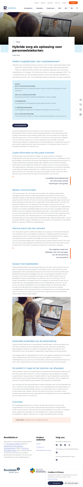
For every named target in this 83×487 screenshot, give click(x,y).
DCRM (38, 444)
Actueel (36, 2)
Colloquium (40, 447)
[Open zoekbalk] (77, 8)
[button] (80, 99)
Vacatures (50, 2)
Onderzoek (50, 8)
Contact (64, 2)
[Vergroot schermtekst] (80, 104)
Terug (18, 42)
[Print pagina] (80, 114)
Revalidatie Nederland (14, 444)
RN (66, 8)
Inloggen (73, 2)
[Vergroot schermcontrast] (80, 109)
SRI (72, 8)
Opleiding (39, 8)
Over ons (57, 2)
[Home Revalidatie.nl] (10, 8)
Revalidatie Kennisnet (43, 450)
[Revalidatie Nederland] (12, 470)
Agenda (43, 2)
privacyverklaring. (53, 479)
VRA (59, 8)
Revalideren (28, 8)
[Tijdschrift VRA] (38, 470)
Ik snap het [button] (56, 483)
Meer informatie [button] (72, 483)
